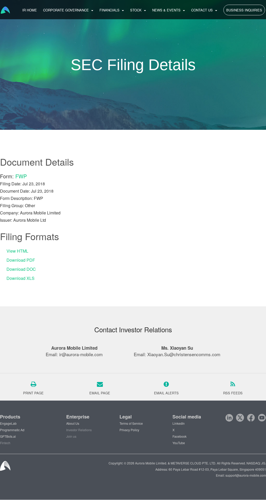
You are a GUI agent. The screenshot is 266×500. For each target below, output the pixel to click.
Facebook (179, 436)
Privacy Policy (129, 430)
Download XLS (20, 278)
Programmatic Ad (12, 430)
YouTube (178, 443)
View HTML (17, 251)
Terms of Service (131, 423)
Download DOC (21, 269)
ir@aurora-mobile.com (81, 354)
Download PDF (20, 260)
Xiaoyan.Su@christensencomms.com (183, 354)
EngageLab (8, 423)
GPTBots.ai (8, 436)
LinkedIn (178, 423)
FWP (21, 176)
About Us (72, 423)
